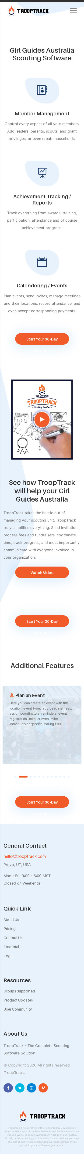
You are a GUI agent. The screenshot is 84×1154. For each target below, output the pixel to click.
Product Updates (18, 1000)
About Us (11, 919)
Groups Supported (19, 991)
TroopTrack (14, 1072)
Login (9, 955)
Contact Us (13, 937)
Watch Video (42, 572)
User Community (18, 1009)
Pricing (10, 928)
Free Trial (11, 946)
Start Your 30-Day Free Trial (42, 341)
